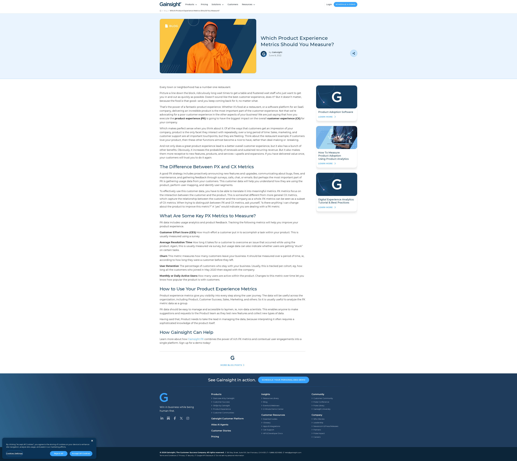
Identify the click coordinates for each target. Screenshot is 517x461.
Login (329, 4)
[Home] (161, 11)
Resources (247, 4)
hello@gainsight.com (293, 452)
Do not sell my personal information (230, 455)
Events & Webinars (271, 405)
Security (191, 455)
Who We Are (318, 419)
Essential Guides (270, 419)
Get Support (268, 430)
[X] (181, 418)
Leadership (318, 422)
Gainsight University (321, 409)
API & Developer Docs (273, 433)
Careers (316, 437)
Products (189, 4)
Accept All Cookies (81, 453)
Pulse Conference (321, 402)
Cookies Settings (14, 453)
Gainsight (170, 452)
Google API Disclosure (204, 455)
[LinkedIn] (162, 418)
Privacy (182, 455)
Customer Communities (223, 413)
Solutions (216, 4)
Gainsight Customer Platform (227, 418)
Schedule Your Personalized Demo (283, 380)
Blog (165, 11)
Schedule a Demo (346, 4)
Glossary (266, 422)
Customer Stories (221, 430)
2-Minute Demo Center (273, 409)
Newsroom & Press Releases (325, 426)
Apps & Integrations (271, 426)
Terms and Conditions (168, 455)
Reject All (58, 453)
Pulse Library (318, 405)
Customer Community (323, 398)
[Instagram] (188, 418)
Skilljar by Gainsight (221, 405)
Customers (233, 4)
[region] (49, 448)
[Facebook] (175, 418)
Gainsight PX (196, 339)
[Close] (92, 441)
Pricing (204, 4)
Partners (317, 430)
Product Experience (222, 409)
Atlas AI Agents (219, 424)
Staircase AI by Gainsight (223, 398)
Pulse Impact (319, 433)
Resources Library (271, 398)
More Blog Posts (231, 365)
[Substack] (168, 418)
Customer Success (221, 402)
